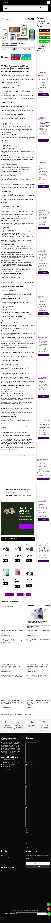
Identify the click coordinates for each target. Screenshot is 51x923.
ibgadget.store (15, 492)
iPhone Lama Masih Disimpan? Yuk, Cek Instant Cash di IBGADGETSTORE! (12, 631)
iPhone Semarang (27, 714)
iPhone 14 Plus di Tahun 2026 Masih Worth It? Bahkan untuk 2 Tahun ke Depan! (38, 631)
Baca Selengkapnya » (5, 635)
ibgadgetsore (44, 34)
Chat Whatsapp (44, 41)
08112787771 (15, 494)
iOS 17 (2, 716)
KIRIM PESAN (37, 866)
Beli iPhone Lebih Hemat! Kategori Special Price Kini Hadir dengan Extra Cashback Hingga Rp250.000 (38, 702)
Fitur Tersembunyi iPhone (10, 714)
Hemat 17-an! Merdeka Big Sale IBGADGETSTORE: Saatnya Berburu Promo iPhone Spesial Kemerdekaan (11, 666)
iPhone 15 (6, 716)
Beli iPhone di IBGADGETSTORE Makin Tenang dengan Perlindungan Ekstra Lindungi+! (37, 666)
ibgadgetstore (44, 37)
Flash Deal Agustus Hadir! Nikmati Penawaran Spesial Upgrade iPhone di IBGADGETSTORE (11, 702)
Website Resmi (44, 30)
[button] (5, 8)
